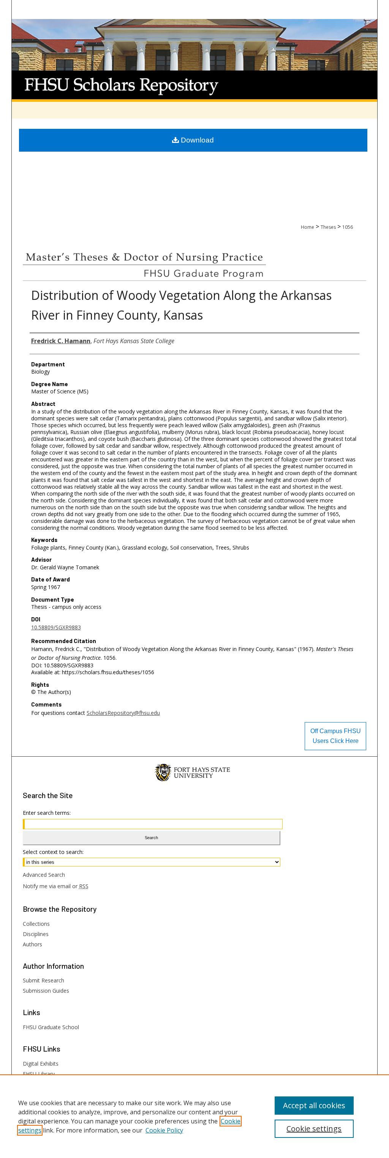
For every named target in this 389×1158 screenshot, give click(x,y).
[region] (194, 1116)
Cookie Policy (164, 1130)
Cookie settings (314, 1128)
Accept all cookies (314, 1105)
